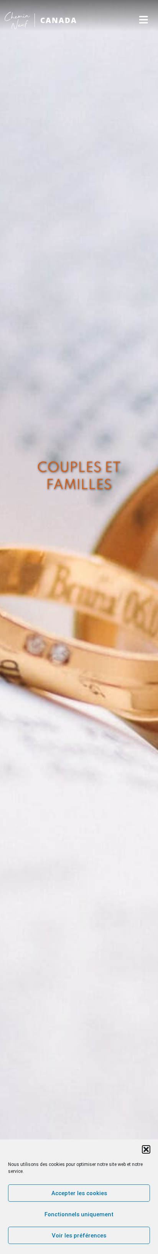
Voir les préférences (79, 1235)
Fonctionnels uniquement (79, 1214)
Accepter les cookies (79, 1193)
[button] (146, 1149)
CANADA (58, 20)
